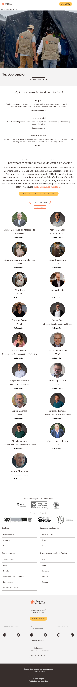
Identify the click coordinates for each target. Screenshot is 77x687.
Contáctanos (38, 618)
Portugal (45, 576)
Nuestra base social (10, 588)
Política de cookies (38, 681)
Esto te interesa (8, 553)
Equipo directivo (40, 202)
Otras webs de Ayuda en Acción (53, 553)
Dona (5, 546)
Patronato (40, 207)
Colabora (5, 528)
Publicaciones (8, 582)
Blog (5, 565)
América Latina (48, 535)
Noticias (6, 571)
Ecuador (45, 582)
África (44, 540)
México (44, 565)
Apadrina (6, 540)
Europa (44, 546)
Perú (43, 560)
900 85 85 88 (38, 612)
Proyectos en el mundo (49, 528)
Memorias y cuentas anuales (14, 576)
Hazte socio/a (8, 535)
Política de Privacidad (38, 676)
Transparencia (8, 560)
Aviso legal (38, 679)
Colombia (45, 571)
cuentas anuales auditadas (47, 187)
